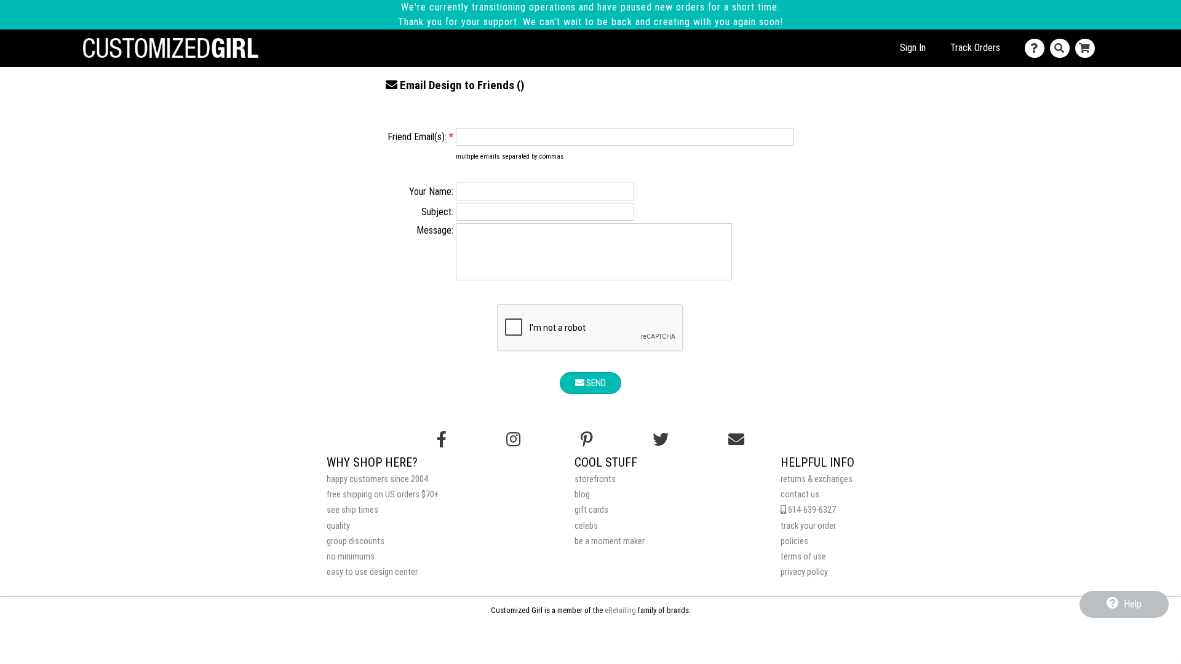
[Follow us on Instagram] (513, 439)
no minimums (351, 556)
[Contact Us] (1037, 48)
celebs (586, 526)
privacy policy (804, 572)
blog (582, 494)
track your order (808, 526)
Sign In (913, 47)
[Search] (1062, 48)
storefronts (595, 479)
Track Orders (975, 47)
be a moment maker (610, 541)
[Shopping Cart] (1087, 48)
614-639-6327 (811, 510)
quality (338, 526)
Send (595, 383)
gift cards (591, 510)
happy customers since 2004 (377, 479)
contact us (800, 494)
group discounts (355, 541)
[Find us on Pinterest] (587, 439)
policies (794, 541)
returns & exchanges (817, 479)
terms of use (803, 556)
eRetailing (620, 610)
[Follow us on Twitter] (661, 439)
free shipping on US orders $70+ (383, 494)
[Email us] (736, 439)
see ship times (352, 510)
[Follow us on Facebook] (442, 439)
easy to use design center (372, 572)
